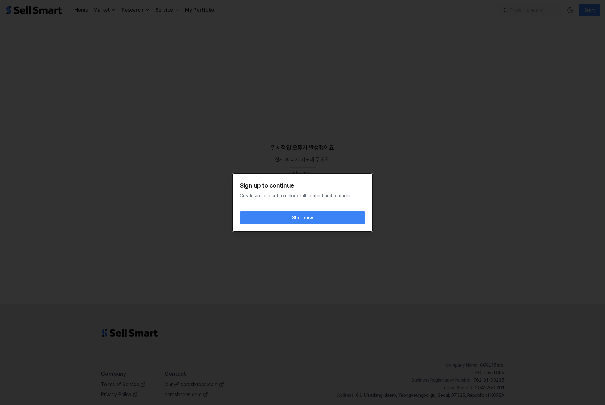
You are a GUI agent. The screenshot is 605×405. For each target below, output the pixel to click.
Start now (302, 217)
